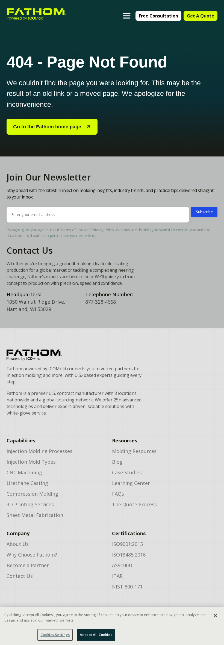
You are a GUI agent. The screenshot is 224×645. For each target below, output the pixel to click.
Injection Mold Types (31, 461)
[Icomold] (74, 355)
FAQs (118, 493)
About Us (18, 544)
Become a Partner (28, 565)
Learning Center (131, 483)
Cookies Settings (55, 634)
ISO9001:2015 (127, 544)
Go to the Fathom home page (47, 126)
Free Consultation (158, 16)
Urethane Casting (27, 483)
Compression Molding (32, 493)
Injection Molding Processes (39, 451)
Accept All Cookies (96, 634)
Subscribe (204, 211)
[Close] (215, 616)
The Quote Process (134, 504)
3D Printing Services (30, 504)
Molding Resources (134, 451)
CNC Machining (24, 472)
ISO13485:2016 (129, 554)
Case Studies (127, 472)
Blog (117, 461)
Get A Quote (200, 16)
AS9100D (122, 565)
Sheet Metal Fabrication (35, 515)
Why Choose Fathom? (32, 554)
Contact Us (20, 576)
